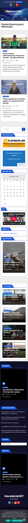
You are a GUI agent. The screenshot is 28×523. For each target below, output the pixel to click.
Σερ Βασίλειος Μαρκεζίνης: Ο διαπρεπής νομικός (13, 390)
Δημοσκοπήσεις (7, 260)
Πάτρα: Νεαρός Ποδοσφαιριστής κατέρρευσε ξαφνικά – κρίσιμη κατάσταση (13, 55)
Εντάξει (8, 520)
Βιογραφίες (5, 387)
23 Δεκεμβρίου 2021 (10, 106)
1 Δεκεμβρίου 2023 (10, 267)
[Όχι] (26, 516)
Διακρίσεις (5, 472)
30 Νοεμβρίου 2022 (9, 479)
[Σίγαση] (20, 223)
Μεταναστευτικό (7, 310)
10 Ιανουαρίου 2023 (9, 60)
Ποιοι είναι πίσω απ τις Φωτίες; (13, 331)
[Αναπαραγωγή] (5, 223)
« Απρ (4, 203)
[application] (14, 218)
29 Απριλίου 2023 (9, 394)
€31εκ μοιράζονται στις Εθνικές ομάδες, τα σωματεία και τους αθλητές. (14, 101)
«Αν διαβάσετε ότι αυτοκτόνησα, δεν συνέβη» (11, 350)
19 (11, 192)
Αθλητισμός (5, 96)
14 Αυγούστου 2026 (10, 335)
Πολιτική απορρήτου (17, 520)
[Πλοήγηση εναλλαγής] (13, 19)
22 (20, 192)
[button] (22, 19)
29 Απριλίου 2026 (10, 352)
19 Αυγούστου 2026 (10, 317)
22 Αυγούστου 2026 (10, 299)
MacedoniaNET (14, 11)
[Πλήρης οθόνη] (23, 223)
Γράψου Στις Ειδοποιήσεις (10, 233)
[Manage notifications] (24, 519)
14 (17, 189)
